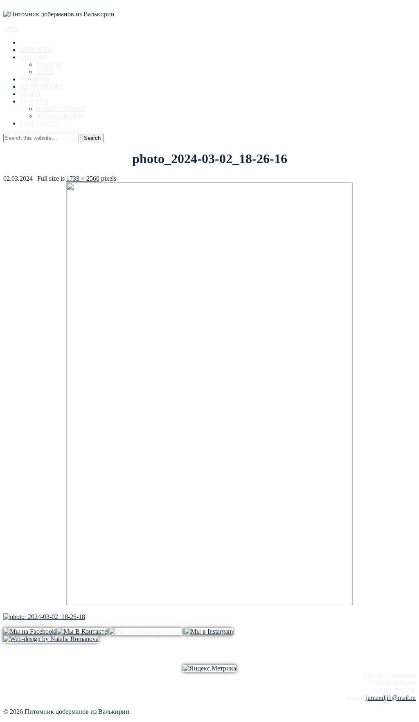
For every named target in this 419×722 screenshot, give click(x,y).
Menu (10, 28)
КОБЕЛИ (49, 64)
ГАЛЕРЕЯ (34, 101)
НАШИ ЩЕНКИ (60, 115)
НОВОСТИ (36, 49)
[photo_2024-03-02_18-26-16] (209, 602)
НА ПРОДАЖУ (42, 86)
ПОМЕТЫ (34, 79)
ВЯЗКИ (30, 93)
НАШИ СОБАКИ (61, 108)
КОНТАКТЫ (38, 123)
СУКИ (45, 71)
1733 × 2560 (82, 178)
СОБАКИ (33, 57)
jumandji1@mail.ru (391, 697)
